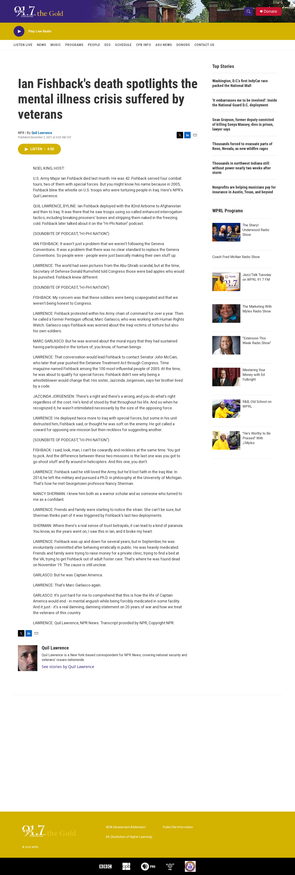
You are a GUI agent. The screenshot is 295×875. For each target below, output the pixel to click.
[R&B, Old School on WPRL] (226, 408)
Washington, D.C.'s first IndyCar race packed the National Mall (240, 83)
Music (56, 45)
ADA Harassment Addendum (126, 827)
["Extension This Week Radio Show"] (226, 345)
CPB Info (143, 45)
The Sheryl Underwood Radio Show (256, 230)
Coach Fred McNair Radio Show (236, 257)
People (94, 45)
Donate (270, 11)
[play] (19, 31)
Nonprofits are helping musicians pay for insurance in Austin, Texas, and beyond (244, 189)
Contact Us (204, 45)
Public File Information (178, 827)
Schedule (123, 45)
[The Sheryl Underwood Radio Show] (226, 232)
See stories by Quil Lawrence (68, 666)
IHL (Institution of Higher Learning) (129, 837)
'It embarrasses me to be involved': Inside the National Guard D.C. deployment (244, 102)
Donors (183, 45)
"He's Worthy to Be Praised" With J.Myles (257, 438)
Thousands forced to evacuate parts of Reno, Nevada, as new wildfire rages (242, 146)
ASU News (163, 45)
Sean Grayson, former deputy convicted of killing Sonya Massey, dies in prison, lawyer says (243, 124)
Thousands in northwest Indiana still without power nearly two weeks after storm (241, 168)
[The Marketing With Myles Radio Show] (226, 313)
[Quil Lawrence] (27, 658)
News (41, 45)
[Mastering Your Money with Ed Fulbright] (226, 377)
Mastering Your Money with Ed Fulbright (254, 375)
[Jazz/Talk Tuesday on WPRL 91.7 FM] (226, 282)
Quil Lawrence (42, 133)
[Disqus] (147, 753)
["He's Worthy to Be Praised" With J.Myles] (226, 440)
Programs (74, 45)
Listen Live (23, 45)
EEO (108, 45)
